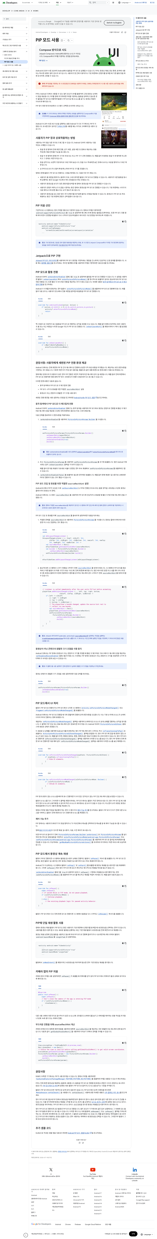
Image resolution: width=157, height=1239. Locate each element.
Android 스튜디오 (141, 3)
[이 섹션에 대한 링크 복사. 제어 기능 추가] (50, 819)
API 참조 (117, 1200)
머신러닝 (55, 1196)
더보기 (69, 3)
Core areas (19, 11)
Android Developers (42, 32)
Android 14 (98, 1203)
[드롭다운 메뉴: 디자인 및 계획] (50, 2)
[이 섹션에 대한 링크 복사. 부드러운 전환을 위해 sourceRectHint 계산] (77, 1024)
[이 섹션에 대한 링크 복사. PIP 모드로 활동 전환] (60, 272)
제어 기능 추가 (82, 810)
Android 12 (98, 1210)
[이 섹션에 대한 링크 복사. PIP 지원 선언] (52, 206)
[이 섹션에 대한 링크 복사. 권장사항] (47, 1072)
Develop (6, 11)
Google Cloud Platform (93, 1224)
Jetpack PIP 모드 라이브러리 (46, 261)
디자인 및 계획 (43, 3)
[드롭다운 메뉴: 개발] (62, 2)
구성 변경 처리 (63, 245)
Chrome (68, 1224)
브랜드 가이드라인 (58, 1234)
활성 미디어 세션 (45, 830)
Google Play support (143, 1200)
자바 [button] (49, 299)
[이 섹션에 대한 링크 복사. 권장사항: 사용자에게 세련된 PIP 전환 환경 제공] (88, 363)
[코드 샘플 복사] (125, 221)
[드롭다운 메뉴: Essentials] (33, 2)
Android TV (77, 1207)
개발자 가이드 (119, 1196)
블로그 (33, 1212)
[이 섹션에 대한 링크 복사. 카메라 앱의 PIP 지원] (60, 971)
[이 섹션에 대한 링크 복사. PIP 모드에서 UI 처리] (60, 703)
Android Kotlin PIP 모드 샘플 (84, 398)
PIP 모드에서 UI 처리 (50, 1086)
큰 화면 (75, 1193)
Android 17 (98, 1193)
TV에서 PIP (61, 126)
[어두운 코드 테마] (123, 221)
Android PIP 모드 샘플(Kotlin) (79, 1133)
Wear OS (76, 1196)
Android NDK (119, 1207)
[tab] (40, 298)
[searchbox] (14, 19)
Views (35, 11)
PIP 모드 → (43, 61)
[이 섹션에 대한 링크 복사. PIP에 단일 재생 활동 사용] (65, 923)
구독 (133, 1234)
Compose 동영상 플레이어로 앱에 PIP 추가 (63, 116)
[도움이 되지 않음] (125, 32)
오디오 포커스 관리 (98, 1102)
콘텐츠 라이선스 (62, 1151)
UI (29, 11)
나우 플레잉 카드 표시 (112, 1093)
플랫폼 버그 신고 (141, 1193)
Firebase (78, 1224)
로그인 (152, 3)
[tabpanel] (81, 310)
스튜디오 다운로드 (121, 1203)
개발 (57, 3)
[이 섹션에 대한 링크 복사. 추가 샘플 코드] (53, 1128)
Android (34, 1195)
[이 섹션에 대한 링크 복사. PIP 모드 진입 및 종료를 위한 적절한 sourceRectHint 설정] (91, 484)
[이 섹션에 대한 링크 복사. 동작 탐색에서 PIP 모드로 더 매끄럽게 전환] (75, 404)
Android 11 (97, 1214)
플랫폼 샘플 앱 (46, 263)
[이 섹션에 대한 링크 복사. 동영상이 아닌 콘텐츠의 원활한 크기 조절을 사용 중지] (84, 649)
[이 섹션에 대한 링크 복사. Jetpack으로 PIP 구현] (62, 256)
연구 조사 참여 (140, 1203)
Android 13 (97, 1207)
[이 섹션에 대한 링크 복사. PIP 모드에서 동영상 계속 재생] (70, 854)
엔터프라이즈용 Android (39, 1199)
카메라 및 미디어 (57, 1203)
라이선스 (47, 1234)
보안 (32, 1202)
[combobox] (99, 2)
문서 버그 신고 (140, 1196)
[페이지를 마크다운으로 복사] (68, 40)
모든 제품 (108, 1224)
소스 (32, 1205)
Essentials (26, 3)
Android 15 (98, 1200)
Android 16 (98, 1196)
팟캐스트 (34, 1216)
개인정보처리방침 (57, 1207)
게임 (53, 1193)
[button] (12, 27)
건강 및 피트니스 (57, 1200)
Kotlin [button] (40, 299)
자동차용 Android (79, 1203)
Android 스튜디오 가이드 (123, 1193)
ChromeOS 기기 (78, 1200)
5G (53, 1210)
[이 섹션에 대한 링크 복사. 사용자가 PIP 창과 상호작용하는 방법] (77, 138)
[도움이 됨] (122, 32)
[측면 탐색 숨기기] (26, 1235)
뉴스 (32, 1209)
